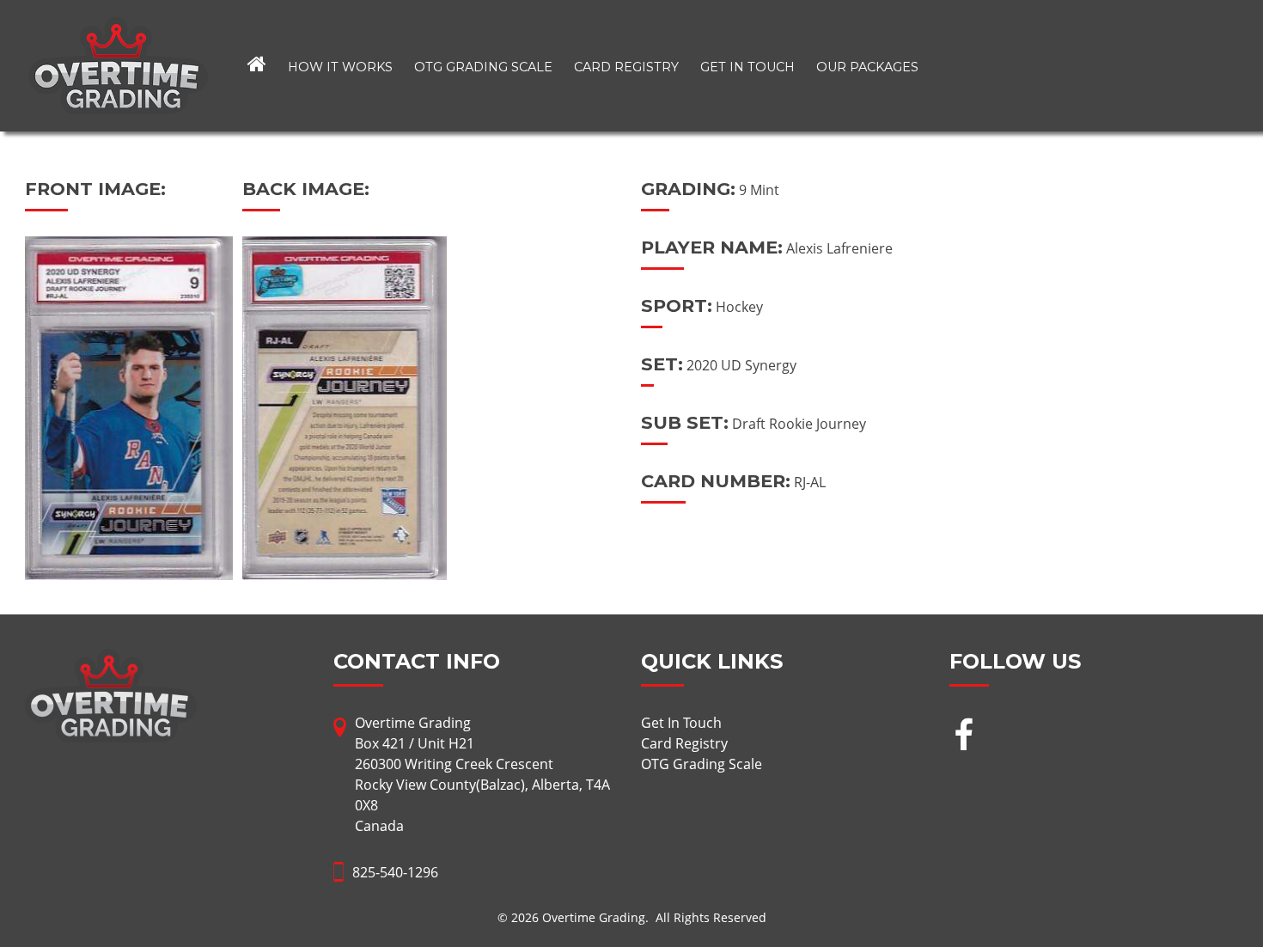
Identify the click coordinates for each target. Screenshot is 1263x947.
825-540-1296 (395, 872)
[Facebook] (963, 736)
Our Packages (867, 67)
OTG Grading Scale (483, 67)
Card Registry (626, 67)
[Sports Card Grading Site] (117, 27)
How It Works (340, 67)
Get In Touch (747, 67)
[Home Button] (256, 65)
